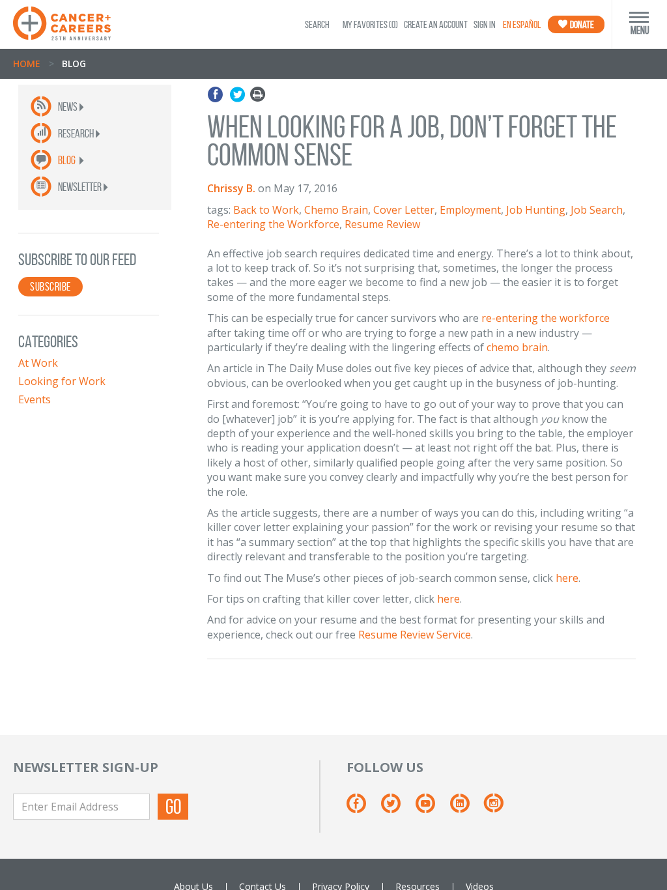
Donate (581, 24)
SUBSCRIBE (50, 286)
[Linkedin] (466, 807)
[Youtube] (431, 807)
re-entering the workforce (545, 318)
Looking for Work (62, 381)
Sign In (485, 24)
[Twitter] (237, 95)
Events (34, 399)
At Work (38, 363)
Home (26, 63)
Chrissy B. (231, 188)
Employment (470, 210)
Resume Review (382, 224)
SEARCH (317, 24)
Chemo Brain (336, 210)
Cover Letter (403, 210)
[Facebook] (217, 95)
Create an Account (436, 24)
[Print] (257, 95)
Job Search (597, 210)
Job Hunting (535, 210)
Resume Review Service (414, 634)
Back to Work (266, 210)
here (567, 578)
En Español (522, 24)
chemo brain (517, 347)
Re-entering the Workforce (273, 224)
